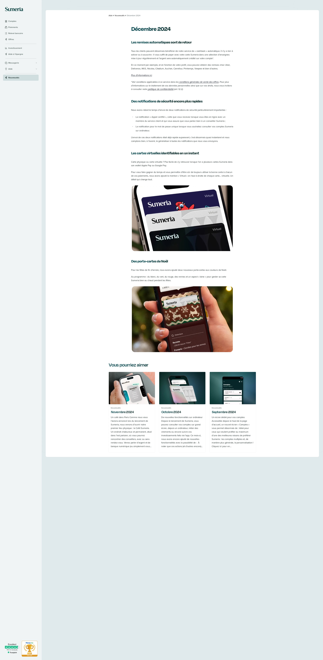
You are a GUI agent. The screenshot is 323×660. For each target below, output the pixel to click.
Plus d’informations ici (141, 75)
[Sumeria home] (14, 9)
